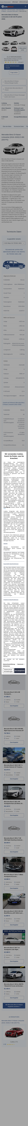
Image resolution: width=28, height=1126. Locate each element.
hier (5, 508)
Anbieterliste (6, 666)
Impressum (20, 664)
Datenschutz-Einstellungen (8, 670)
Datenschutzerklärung (9, 664)
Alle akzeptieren (20, 670)
